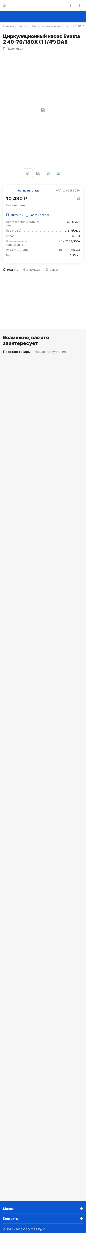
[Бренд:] (78, 198)
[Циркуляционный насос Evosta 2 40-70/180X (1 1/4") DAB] (43, 110)
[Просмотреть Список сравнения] (72, 6)
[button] (13, 48)
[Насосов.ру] (4, 5)
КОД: (59, 190)
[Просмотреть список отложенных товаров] (81, 6)
